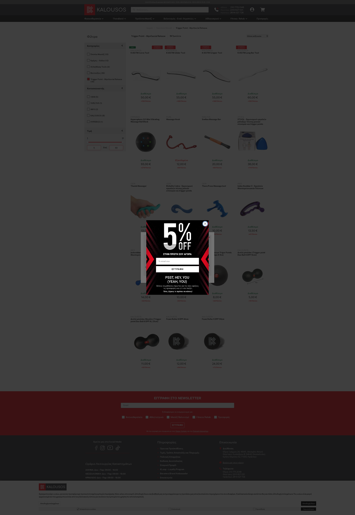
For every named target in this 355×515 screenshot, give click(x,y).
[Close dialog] (205, 223)
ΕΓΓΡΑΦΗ (177, 269)
